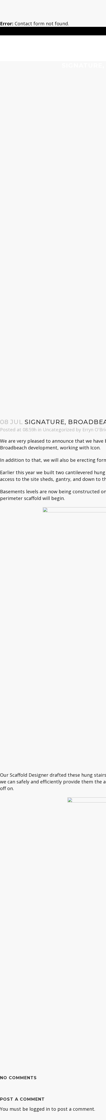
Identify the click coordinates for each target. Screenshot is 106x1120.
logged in (39, 1109)
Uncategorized (59, 429)
